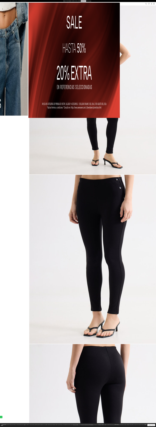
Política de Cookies (75, 424)
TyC (90, 1)
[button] (151, 4)
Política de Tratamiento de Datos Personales (87, 424)
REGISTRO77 (83, 1)
